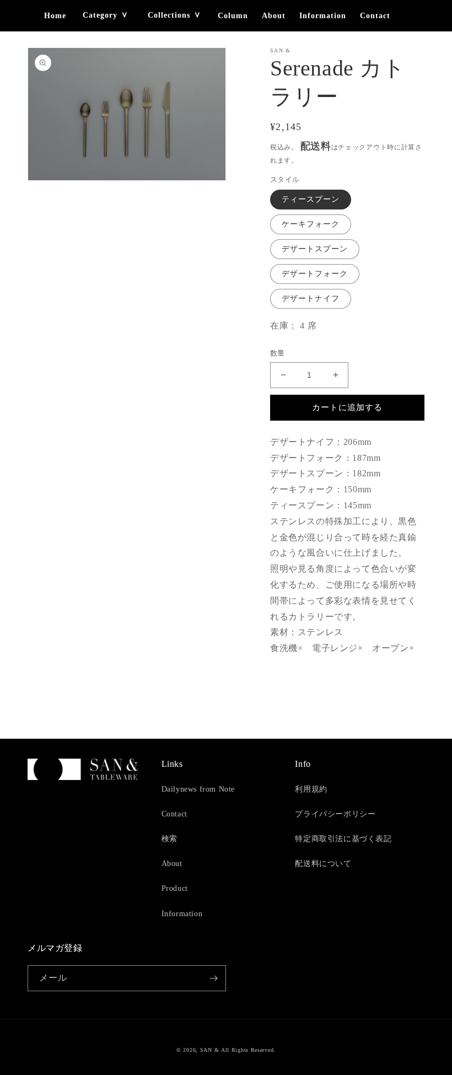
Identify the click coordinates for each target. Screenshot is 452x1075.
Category (100, 15)
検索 (169, 839)
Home (55, 16)
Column (233, 16)
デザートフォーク (315, 274)
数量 (277, 353)
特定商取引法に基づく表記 (343, 839)
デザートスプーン (315, 249)
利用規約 (311, 789)
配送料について (323, 863)
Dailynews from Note (198, 789)
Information (322, 16)
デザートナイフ (311, 298)
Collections (169, 15)
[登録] (213, 978)
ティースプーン (311, 199)
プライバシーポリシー (335, 814)
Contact (375, 16)
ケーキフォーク (311, 224)
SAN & (209, 1050)
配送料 (315, 146)
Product (175, 888)
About (274, 16)
